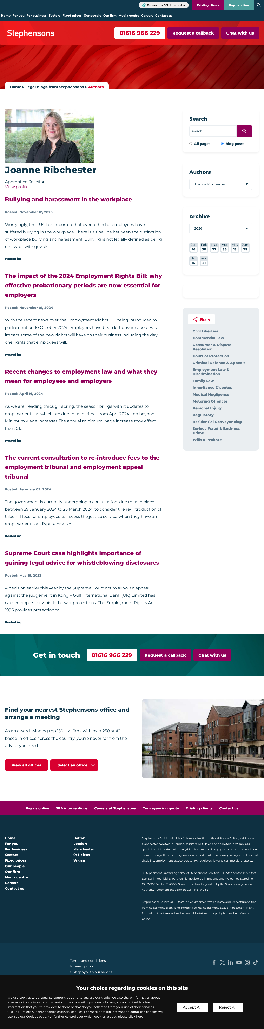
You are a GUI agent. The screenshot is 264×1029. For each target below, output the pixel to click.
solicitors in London (171, 843)
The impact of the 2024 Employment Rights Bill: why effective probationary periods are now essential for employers (83, 285)
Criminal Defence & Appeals (219, 363)
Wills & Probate (207, 439)
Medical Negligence (211, 394)
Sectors (54, 15)
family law (180, 855)
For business (37, 15)
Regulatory (203, 415)
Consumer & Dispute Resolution (212, 347)
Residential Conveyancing (217, 421)
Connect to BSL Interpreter (166, 5)
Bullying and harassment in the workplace (68, 199)
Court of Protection (211, 356)
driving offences (162, 855)
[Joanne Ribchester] (49, 136)
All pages (202, 144)
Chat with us (240, 33)
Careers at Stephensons (115, 808)
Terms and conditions (88, 961)
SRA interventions (72, 808)
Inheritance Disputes (212, 387)
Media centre (129, 15)
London (80, 844)
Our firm (110, 15)
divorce (193, 855)
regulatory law (208, 860)
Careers (147, 15)
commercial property (238, 860)
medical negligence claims (219, 849)
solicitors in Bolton (226, 838)
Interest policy (82, 966)
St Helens (81, 855)
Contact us (163, 15)
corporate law (188, 860)
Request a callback (193, 33)
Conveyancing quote (161, 808)
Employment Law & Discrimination (211, 371)
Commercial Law (208, 338)
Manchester (83, 849)
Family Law (203, 381)
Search (198, 119)
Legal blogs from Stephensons (54, 87)
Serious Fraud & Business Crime (216, 430)
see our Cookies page (30, 1016)
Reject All (228, 1007)
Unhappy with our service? (92, 972)
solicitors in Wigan (232, 843)
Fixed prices (72, 15)
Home (6, 15)
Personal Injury (207, 408)
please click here (130, 1016)
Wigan (79, 860)
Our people (92, 15)
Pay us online (239, 5)
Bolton (79, 838)
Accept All (192, 1007)
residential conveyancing (221, 855)
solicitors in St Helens (199, 843)
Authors (96, 87)
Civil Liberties (205, 331)
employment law (167, 860)
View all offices (26, 765)
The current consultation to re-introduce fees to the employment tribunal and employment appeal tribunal (82, 467)
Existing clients (208, 5)
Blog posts (235, 144)
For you (19, 15)
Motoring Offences (210, 401)
